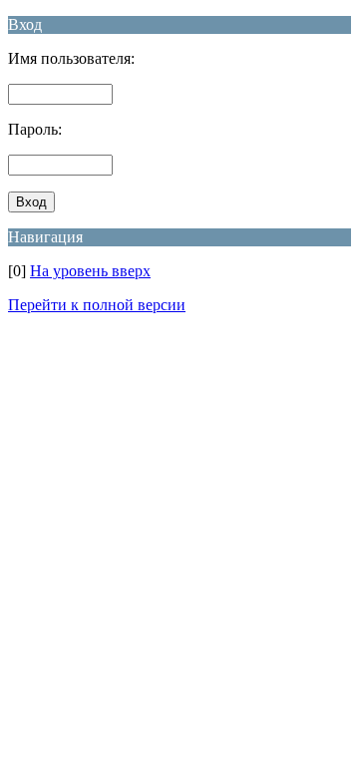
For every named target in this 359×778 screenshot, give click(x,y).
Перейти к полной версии (96, 304)
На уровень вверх (90, 270)
